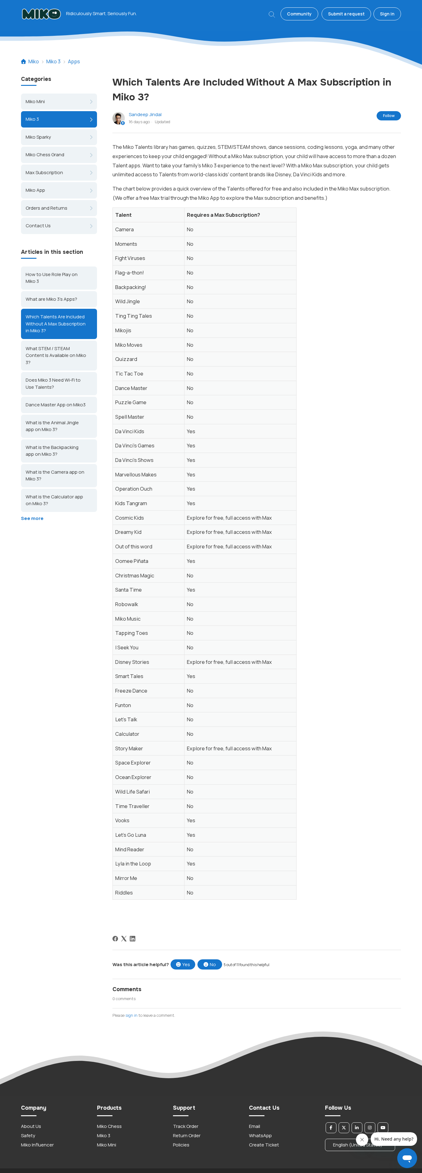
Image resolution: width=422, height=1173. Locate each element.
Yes (186, 964)
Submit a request (346, 14)
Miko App (35, 190)
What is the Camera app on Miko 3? (55, 475)
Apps (74, 61)
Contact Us (38, 225)
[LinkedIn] (132, 938)
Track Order (185, 1126)
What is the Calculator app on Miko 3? (54, 500)
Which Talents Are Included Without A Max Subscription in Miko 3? (56, 323)
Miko (33, 61)
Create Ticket (264, 1145)
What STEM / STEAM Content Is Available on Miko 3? (56, 355)
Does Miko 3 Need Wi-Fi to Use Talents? (53, 383)
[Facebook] (115, 938)
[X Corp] (124, 938)
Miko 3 (53, 61)
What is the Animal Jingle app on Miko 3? (52, 426)
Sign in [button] (387, 14)
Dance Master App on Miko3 (56, 404)
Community (299, 14)
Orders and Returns (46, 208)
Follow (389, 115)
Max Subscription (44, 172)
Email (254, 1126)
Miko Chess (109, 1126)
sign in (131, 1015)
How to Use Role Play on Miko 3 (52, 278)
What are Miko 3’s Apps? (51, 299)
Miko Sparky (38, 137)
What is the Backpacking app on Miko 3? (52, 451)
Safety (28, 1135)
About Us (31, 1126)
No (213, 964)
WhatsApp (260, 1135)
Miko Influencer (37, 1145)
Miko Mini (35, 101)
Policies (181, 1145)
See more (32, 518)
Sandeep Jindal (145, 114)
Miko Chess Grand (45, 154)
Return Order (186, 1135)
